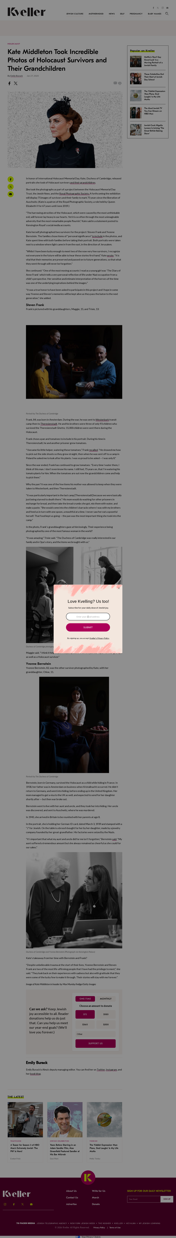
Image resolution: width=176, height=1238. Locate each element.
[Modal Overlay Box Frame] (88, 619)
